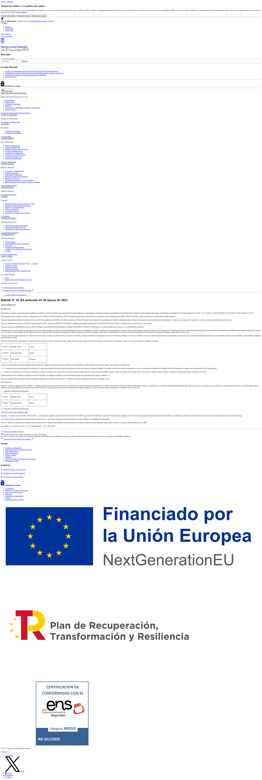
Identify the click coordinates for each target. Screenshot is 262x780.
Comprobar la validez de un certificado (17, 213)
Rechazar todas (39, 16)
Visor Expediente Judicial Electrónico (17, 244)
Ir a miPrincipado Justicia (9, 254)
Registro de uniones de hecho (14, 247)
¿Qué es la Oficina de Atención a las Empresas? (20, 459)
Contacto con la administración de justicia (18, 249)
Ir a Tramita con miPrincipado (10, 122)
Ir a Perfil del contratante (9, 185)
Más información (21, 12)
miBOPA (8, 106)
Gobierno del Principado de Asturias (41, 21)
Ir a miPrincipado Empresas (10, 233)
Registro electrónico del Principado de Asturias (20, 204)
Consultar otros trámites (12, 131)
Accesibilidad (9, 489)
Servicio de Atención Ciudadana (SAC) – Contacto (21, 263)
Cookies (7, 498)
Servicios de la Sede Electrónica (15, 155)
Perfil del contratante (11, 453)
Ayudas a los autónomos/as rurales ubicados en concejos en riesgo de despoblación (31, 71)
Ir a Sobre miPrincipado (8, 162)
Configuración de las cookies (14, 500)
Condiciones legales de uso (13, 157)
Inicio (7, 278)
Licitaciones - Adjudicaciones (14, 171)
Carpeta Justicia (10, 242)
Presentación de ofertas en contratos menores (19, 180)
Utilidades (8, 457)
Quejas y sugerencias (12, 209)
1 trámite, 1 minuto (11, 265)
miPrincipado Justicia (12, 461)
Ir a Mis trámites (6, 136)
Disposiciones (9, 102)
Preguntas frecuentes (11, 269)
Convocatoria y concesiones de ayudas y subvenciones (22, 108)
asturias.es (8, 27)
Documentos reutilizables (13, 133)
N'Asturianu (7, 34)
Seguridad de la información (14, 153)
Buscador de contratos (12, 178)
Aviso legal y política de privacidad (16, 490)
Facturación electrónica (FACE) (15, 227)
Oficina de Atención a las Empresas (16, 225)
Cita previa (8, 245)
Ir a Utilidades (5, 216)
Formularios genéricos (12, 211)
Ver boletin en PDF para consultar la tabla (14, 412)
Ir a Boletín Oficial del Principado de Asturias (15, 113)
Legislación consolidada (12, 104)
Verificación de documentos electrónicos (18, 205)
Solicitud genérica (10, 77)
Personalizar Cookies (23, 16)
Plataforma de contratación (13, 175)
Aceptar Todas (8, 16)
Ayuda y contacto (10, 455)
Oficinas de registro (11, 267)
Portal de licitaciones (11, 173)
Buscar (25, 61)
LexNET (8, 251)
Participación (9, 29)
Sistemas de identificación (13, 158)
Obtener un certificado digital (14, 207)
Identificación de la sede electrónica (16, 149)
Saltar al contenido (7, 2)
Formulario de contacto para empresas (17, 229)
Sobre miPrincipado (11, 451)
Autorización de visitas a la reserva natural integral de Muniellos (25, 75)
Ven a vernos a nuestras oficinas (13, 477)
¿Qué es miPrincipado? (12, 146)
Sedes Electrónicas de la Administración (18, 271)
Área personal (7, 36)
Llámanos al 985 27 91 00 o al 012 (14, 470)
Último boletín (9, 100)
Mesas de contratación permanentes (16, 176)
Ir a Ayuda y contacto (8, 274)
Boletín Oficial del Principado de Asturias (18, 280)
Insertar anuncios (10, 109)
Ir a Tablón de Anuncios (8, 195)
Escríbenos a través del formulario (14, 473)
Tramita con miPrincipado (13, 448)
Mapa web (8, 494)
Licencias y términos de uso (14, 151)
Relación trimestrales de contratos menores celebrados (22, 182)
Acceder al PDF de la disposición (16, 295)
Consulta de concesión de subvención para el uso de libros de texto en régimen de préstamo (34, 73)
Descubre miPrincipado (12, 147)
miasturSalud (9, 30)
